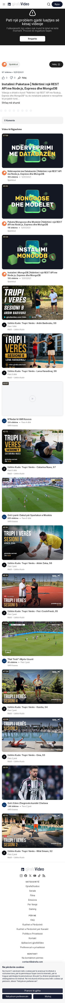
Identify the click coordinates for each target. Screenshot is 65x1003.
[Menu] (4, 4)
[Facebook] (25, 875)
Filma (32, 895)
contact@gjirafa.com (32, 961)
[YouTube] (34, 875)
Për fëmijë (32, 904)
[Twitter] (30, 875)
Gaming (32, 909)
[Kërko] (48, 4)
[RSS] (43, 875)
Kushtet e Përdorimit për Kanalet (32, 929)
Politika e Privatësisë (33, 933)
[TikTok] (39, 875)
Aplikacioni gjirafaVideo (32, 942)
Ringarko (32, 39)
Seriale (32, 890)
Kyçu (57, 4)
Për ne (32, 915)
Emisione (32, 900)
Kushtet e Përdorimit (32, 924)
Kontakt (32, 938)
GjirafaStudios (32, 886)
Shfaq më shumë (11, 102)
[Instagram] (21, 875)
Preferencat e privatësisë (32, 947)
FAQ (33, 920)
